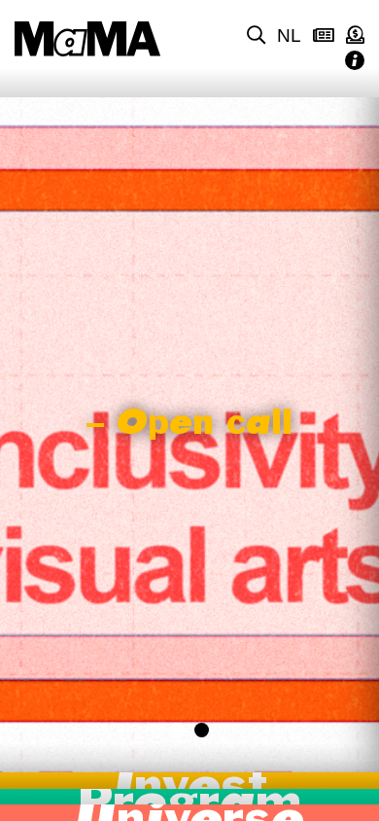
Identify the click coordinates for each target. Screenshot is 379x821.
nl (289, 35)
